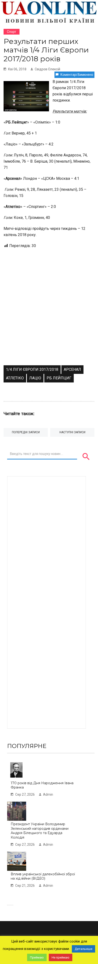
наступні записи (72, 432)
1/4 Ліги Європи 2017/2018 (32, 369)
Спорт (11, 32)
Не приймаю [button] (60, 957)
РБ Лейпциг (59, 378)
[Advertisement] (49, 314)
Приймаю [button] (37, 957)
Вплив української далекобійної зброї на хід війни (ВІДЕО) (43, 876)
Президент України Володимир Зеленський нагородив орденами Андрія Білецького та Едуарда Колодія (40, 831)
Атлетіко (15, 378)
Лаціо (35, 378)
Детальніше (83, 949)
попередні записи (26, 432)
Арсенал (72, 369)
